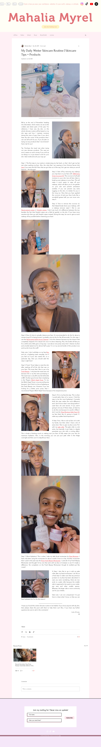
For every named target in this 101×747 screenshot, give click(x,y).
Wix (60, 735)
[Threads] (96, 4)
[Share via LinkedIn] (30, 632)
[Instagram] (82, 4)
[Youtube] (91, 4)
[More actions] (79, 46)
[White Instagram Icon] (47, 731)
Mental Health (43, 35)
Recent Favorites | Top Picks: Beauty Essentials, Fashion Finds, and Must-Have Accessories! (24, 664)
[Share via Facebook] (22, 632)
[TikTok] (86, 4)
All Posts (15, 35)
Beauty (35, 35)
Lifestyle (29, 35)
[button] (85, 35)
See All (86, 645)
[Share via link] (33, 632)
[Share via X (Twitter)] (26, 632)
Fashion (22, 35)
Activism (52, 35)
